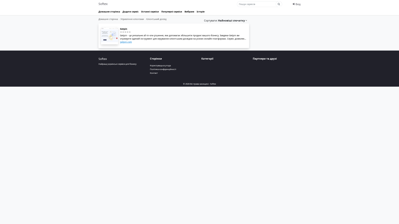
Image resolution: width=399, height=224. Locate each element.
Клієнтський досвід (156, 19)
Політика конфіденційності (163, 69)
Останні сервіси (150, 11)
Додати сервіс (131, 11)
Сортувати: (224, 20)
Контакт (154, 73)
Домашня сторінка (109, 11)
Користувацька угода (160, 65)
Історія (200, 11)
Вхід (297, 4)
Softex (103, 4)
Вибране (189, 11)
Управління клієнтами (132, 19)
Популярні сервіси (171, 11)
